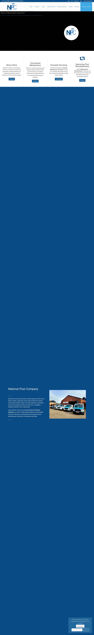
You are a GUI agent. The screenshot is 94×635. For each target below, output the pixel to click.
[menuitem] (31, 6)
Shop (69, 1)
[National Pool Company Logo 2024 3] (12, 6)
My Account (76, 1)
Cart (72, 1)
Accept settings (80, 626)
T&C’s (81, 1)
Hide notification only (77, 629)
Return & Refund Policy (88, 1)
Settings (86, 629)
